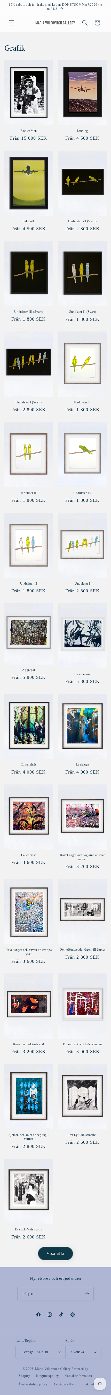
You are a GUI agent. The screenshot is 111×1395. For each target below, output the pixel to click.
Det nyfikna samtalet (82, 1135)
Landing (82, 131)
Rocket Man (28, 131)
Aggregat (28, 670)
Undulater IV (82, 493)
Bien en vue (82, 674)
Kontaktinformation (78, 1376)
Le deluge (82, 764)
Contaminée (29, 764)
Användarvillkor (65, 1384)
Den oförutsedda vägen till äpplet (82, 949)
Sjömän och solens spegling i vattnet (29, 1137)
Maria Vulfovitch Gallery (52, 1369)
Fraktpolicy (90, 1384)
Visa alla (55, 1253)
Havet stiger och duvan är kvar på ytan (28, 952)
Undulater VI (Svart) (82, 221)
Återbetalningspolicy (32, 1384)
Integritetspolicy (47, 1376)
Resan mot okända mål (28, 1044)
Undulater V (82, 402)
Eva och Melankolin (28, 1229)
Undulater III (29, 493)
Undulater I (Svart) (28, 402)
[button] (11, 23)
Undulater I (82, 583)
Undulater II (28, 583)
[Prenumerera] (87, 1294)
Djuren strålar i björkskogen (82, 1044)
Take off (28, 221)
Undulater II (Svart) (82, 312)
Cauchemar (28, 855)
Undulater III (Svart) (28, 312)
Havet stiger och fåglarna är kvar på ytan (82, 857)
